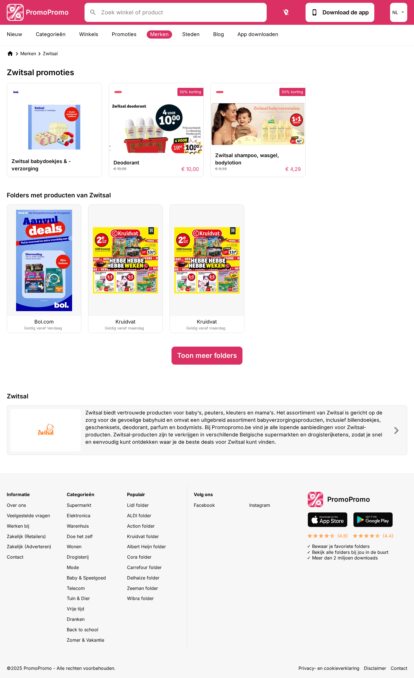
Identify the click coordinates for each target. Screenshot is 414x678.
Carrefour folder (144, 567)
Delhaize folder (143, 578)
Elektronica (78, 515)
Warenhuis (78, 526)
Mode (73, 567)
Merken (159, 34)
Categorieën (51, 34)
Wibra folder (140, 598)
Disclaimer (375, 668)
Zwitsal (50, 53)
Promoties (124, 34)
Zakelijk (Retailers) (26, 536)
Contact (15, 557)
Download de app (345, 12)
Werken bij (18, 526)
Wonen (74, 546)
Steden (191, 34)
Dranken (75, 619)
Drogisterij (78, 557)
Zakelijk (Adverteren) (29, 546)
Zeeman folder (142, 588)
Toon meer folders (207, 355)
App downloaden (257, 34)
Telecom (76, 588)
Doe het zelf (80, 536)
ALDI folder (139, 515)
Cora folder (139, 557)
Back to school (82, 629)
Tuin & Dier (78, 598)
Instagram (259, 505)
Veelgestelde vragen (28, 515)
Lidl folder (138, 505)
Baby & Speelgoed (86, 578)
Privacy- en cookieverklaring (329, 668)
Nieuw (14, 34)
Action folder (141, 526)
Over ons (16, 505)
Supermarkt (79, 505)
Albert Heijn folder (146, 546)
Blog (218, 34)
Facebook (204, 505)
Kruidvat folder (143, 536)
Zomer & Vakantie (85, 640)
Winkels (88, 34)
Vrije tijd (75, 609)
